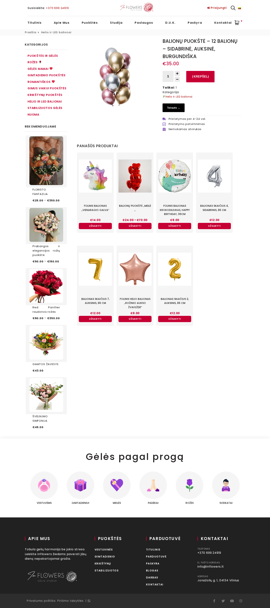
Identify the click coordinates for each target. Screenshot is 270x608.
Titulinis (35, 22)
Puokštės (90, 22)
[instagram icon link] (240, 600)
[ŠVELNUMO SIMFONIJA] (46, 395)
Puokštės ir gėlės (43, 56)
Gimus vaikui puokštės (47, 88)
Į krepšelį (200, 76)
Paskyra (195, 22)
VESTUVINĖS (104, 549)
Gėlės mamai (38, 69)
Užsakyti (95, 225)
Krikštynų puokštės (45, 95)
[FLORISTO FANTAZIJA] (46, 161)
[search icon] (233, 8)
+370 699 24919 (57, 8)
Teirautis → (173, 107)
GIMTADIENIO (105, 556)
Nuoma (33, 114)
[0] (237, 22)
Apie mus (62, 22)
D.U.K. (170, 22)
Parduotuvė (156, 556)
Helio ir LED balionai (56, 32)
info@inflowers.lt (210, 566)
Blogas (152, 570)
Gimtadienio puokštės (47, 75)
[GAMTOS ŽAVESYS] (46, 343)
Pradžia (30, 32)
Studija (116, 22)
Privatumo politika (41, 601)
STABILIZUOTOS (107, 570)
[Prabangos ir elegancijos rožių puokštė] (46, 225)
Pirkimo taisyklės (70, 601)
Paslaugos (144, 22)
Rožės (33, 62)
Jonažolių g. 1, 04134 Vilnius (218, 580)
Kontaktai (223, 22)
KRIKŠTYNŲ (103, 563)
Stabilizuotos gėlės (45, 108)
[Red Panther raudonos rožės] (46, 286)
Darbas (152, 577)
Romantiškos (40, 82)
